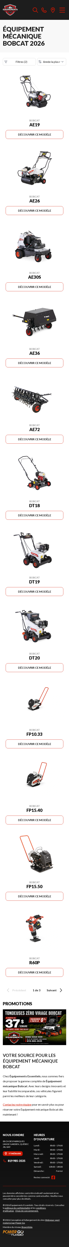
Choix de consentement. (27, 1210)
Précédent (19, 990)
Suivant (52, 990)
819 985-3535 (16, 1160)
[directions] (53, 10)
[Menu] (62, 9)
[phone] (44, 10)
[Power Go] (34, 1233)
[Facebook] (53, 1177)
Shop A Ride (26, 1227)
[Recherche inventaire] (35, 10)
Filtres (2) (21, 61)
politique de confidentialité (17, 1208)
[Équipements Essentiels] (10, 10)
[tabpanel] (48, 1158)
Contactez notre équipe (17, 1104)
